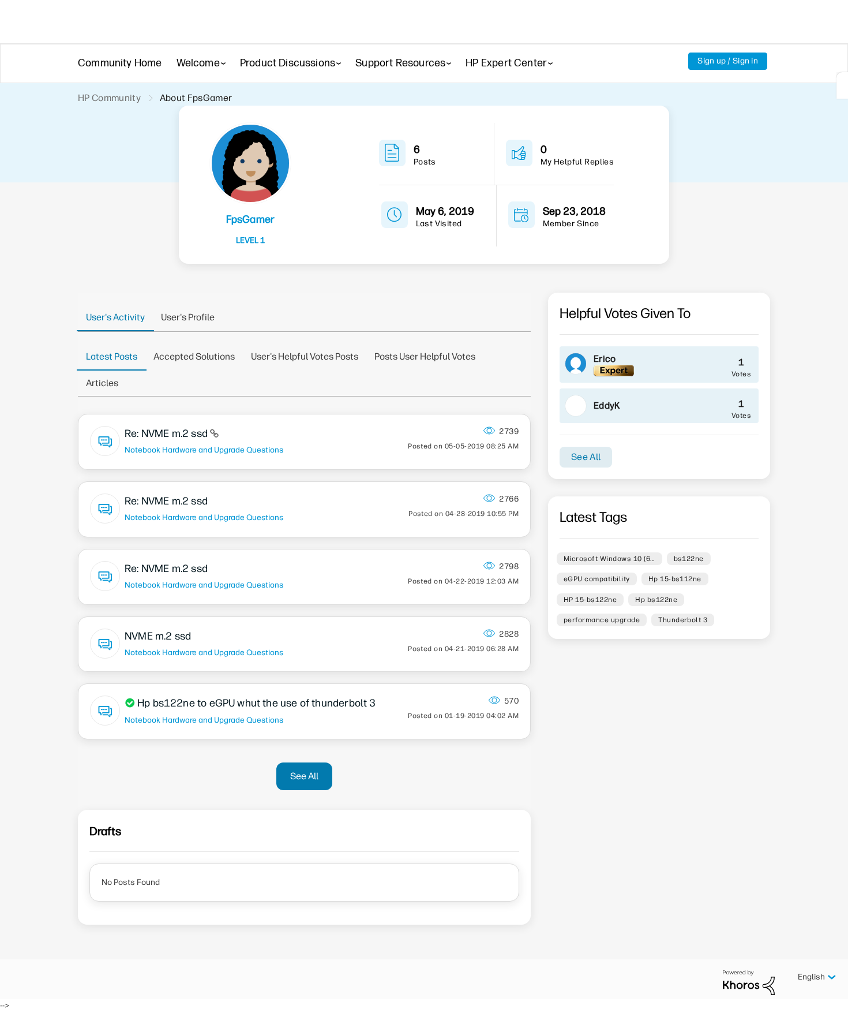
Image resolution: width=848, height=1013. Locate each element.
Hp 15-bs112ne (674, 579)
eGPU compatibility (597, 579)
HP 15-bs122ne (590, 600)
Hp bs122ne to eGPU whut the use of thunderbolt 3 (256, 703)
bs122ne (689, 559)
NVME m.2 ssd (158, 636)
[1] (842, 85)
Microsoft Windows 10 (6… (609, 559)
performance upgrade (602, 620)
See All (304, 776)
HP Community (109, 97)
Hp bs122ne (656, 600)
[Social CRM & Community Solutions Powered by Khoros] (749, 982)
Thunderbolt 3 (682, 620)
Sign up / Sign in (727, 61)
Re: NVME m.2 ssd (167, 433)
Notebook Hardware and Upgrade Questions (204, 449)
